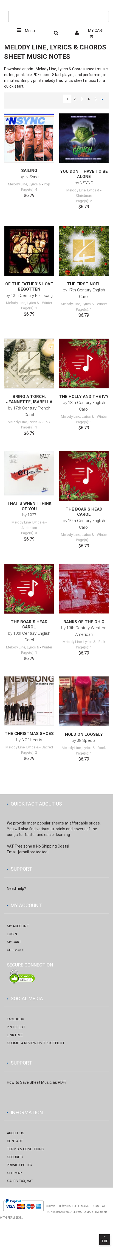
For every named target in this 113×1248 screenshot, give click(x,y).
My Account (18, 926)
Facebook (15, 1019)
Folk (47, 422)
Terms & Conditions (25, 1149)
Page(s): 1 (29, 308)
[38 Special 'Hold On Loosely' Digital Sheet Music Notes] (84, 701)
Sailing (29, 170)
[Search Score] (56, 34)
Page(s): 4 (29, 189)
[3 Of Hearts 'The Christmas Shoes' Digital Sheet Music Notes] (29, 700)
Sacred (47, 747)
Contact (15, 1141)
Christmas (84, 195)
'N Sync (32, 176)
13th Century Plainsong (32, 295)
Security (15, 1157)
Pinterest (16, 1027)
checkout (16, 950)
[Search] (103, 7)
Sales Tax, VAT (20, 1181)
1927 (31, 514)
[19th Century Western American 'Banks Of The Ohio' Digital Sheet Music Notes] (84, 588)
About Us (15, 1133)
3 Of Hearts (31, 739)
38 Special (86, 740)
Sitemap (14, 1173)
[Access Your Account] (77, 34)
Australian (29, 528)
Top (105, 1241)
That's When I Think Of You (29, 506)
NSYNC (86, 182)
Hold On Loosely (84, 734)
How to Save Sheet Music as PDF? (37, 1082)
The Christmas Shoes (29, 733)
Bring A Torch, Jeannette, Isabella (29, 399)
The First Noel (84, 284)
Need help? (16, 888)
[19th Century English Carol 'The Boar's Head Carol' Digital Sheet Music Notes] (84, 476)
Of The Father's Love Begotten (29, 287)
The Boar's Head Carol (84, 512)
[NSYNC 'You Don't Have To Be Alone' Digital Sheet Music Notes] (84, 138)
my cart (14, 942)
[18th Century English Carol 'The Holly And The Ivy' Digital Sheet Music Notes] (84, 363)
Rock (102, 748)
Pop (47, 184)
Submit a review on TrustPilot (36, 1043)
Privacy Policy (19, 1165)
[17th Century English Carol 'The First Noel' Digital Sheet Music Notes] (84, 250)
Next (102, 99)
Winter (47, 303)
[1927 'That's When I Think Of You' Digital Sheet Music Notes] (29, 473)
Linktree (15, 1035)
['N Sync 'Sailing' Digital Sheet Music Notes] (29, 137)
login (12, 934)
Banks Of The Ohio (83, 621)
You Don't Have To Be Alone (84, 174)
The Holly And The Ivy (84, 396)
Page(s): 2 (84, 201)
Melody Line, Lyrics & (24, 184)
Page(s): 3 (29, 533)
